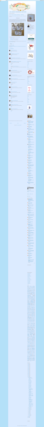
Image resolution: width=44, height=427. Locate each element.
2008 (28, 417)
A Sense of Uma (29, 170)
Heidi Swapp (32, 315)
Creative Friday (29, 207)
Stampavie (28, 348)
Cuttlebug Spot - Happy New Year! (31, 394)
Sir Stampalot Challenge (30, 248)
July (29, 410)
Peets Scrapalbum (30, 126)
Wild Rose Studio (29, 360)
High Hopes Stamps (30, 257)
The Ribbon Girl (28, 283)
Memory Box (28, 327)
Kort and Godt (31, 321)
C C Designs (29, 293)
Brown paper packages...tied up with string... (30, 391)
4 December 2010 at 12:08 (18, 61)
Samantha (28, 81)
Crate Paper (31, 302)
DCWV (32, 304)
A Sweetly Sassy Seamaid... (30, 155)
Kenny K (28, 321)
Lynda (28, 80)
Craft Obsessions (29, 273)
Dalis (27, 98)
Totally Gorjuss (28, 357)
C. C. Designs (33, 293)
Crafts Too (28, 301)
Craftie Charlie (28, 274)
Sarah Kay (34, 343)
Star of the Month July (30, 203)
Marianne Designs (32, 325)
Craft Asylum (33, 298)
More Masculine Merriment (30, 210)
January (29, 415)
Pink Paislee (33, 337)
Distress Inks (33, 307)
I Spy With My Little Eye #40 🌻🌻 (31, 132)
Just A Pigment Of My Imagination (30, 157)
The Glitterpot (28, 282)
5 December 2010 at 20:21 (14, 91)
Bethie (28, 96)
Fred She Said (29, 313)
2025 (28, 364)
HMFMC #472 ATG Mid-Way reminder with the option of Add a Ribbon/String (31, 200)
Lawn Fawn (32, 323)
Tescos (31, 353)
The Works (31, 355)
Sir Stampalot (28, 280)
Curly (11, 70)
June (29, 411)
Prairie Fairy (28, 339)
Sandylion (31, 343)
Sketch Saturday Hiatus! (30, 253)
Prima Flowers (33, 339)
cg (27, 97)
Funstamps (33, 313)
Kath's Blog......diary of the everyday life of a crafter (30, 121)
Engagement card (29, 160)
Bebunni (30, 291)
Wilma (28, 83)
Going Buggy (29, 167)
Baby (27, 290)
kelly (11, 91)
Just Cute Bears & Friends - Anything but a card (31, 403)
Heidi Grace (28, 315)
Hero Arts (16, 46)
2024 (28, 365)
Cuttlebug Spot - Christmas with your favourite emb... (31, 399)
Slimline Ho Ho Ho (29, 173)
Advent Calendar (28, 287)
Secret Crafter (21, 46)
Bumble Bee (30, 379)
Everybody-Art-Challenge (30, 219)
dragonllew (12, 104)
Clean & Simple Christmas (30, 397)
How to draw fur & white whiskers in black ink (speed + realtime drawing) (31, 153)
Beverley (12, 100)
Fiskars (28, 312)
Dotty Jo (11, 78)
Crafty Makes (29, 141)
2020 (28, 368)
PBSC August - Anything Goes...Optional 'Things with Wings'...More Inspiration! (30, 225)
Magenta (33, 324)
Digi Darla (30, 306)
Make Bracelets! (29, 146)
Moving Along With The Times (31, 230)
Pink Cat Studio (30, 337)
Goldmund (22, 425)
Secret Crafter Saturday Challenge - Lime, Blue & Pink (31, 395)
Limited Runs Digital (30, 324)
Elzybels (28, 310)
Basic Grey (33, 290)
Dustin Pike (28, 309)
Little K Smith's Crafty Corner (31, 144)
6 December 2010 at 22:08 (15, 100)
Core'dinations (32, 297)
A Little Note (29, 158)
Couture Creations (30, 298)
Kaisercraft (34, 320)
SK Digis (28, 343)
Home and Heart (33, 317)
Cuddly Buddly (28, 303)
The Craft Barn (28, 281)
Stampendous (33, 348)
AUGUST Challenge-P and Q (30, 238)
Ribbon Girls (29, 342)
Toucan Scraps (33, 357)
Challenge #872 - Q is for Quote (31, 212)
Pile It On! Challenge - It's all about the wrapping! (31, 401)
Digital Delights (28, 307)
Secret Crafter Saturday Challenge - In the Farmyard (31, 389)
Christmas (12, 46)
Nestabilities (29, 329)
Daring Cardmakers (30, 255)
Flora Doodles (31, 312)
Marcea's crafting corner (30, 177)
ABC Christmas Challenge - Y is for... (31, 406)
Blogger (26, 425)
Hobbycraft (28, 317)
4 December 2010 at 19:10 (15, 78)
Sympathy (34, 352)
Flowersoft (34, 312)
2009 (28, 416)
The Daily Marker (30, 179)
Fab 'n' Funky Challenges (30, 245)
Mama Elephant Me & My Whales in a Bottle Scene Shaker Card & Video (31, 129)
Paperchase (31, 332)
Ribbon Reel (33, 342)
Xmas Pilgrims (30, 386)
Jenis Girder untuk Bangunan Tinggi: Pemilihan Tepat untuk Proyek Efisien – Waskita (30, 261)
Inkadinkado (30, 318)
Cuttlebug (14, 46)
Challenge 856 (29, 222)
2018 (28, 370)
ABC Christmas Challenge (31, 286)
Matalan (34, 326)
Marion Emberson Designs (31, 326)
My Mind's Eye (29, 328)
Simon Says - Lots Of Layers (30, 122)
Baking (30, 290)
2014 (28, 373)
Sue (27, 66)
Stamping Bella (33, 349)
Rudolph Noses (30, 385)
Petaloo (31, 336)
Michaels (33, 327)
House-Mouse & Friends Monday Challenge (30, 199)
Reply (11, 59)
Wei (27, 82)
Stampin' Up (30, 349)
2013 (28, 374)
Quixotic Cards (29, 128)
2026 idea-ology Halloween (30, 134)
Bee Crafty (32, 291)
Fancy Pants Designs (32, 310)
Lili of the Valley (18, 46)
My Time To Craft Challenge (31, 250)
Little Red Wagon (12, 39)
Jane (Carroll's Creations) (13, 61)
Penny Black (29, 334)
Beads (28, 291)
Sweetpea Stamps (31, 352)
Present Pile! (30, 398)
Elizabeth (28, 99)
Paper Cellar (29, 331)
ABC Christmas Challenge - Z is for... (31, 392)
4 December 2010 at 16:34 (14, 70)
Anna (27, 95)
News (34, 329)
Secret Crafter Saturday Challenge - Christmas (31, 404)
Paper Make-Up (32, 331)
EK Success (31, 309)
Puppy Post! (30, 387)
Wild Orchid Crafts (32, 359)
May (29, 412)
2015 (28, 372)
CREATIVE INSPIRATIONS (30, 232)
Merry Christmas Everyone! (30, 383)
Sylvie (28, 67)
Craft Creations (28, 299)
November (30, 407)
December (30, 377)
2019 (28, 369)
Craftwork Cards (33, 301)
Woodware (33, 360)
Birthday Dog (30, 380)
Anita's (28, 288)
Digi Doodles (33, 306)
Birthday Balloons (29, 175)
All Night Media (32, 287)
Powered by (29, 40)
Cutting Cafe (33, 303)
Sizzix (34, 346)
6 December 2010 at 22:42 (15, 104)
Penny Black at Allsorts (30, 217)
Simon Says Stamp (29, 346)
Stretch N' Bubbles (32, 351)
